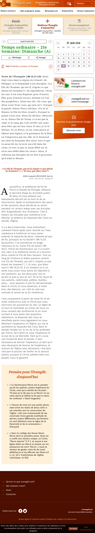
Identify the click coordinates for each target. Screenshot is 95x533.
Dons (80, 11)
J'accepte (73, 529)
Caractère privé (38, 519)
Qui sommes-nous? (15, 486)
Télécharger (16, 57)
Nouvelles (67, 11)
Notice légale (24, 519)
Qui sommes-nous (30, 11)
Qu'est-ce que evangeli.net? (20, 482)
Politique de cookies (54, 519)
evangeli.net (21, 3)
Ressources (51, 11)
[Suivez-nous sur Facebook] (20, 511)
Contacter (89, 11)
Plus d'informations (86, 528)
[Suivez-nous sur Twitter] (25, 511)
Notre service (8, 11)
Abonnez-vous (73, 130)
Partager (42, 57)
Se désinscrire (70, 519)
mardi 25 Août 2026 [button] (27, 41)
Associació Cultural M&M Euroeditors (80, 512)
